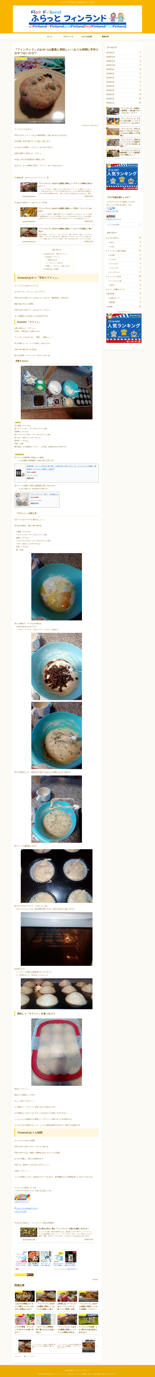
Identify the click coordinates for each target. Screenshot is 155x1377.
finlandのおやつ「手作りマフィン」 (56, 254)
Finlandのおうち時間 (51, 269)
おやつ (31, 1274)
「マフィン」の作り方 (55, 263)
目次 (53, 250)
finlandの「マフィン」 (53, 257)
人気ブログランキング (21, 1202)
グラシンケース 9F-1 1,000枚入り (45, 494)
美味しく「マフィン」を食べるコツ (58, 266)
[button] (139, 224)
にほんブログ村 (20, 1211)
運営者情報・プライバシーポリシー (77, 1370)
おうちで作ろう (21, 1274)
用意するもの (52, 260)
